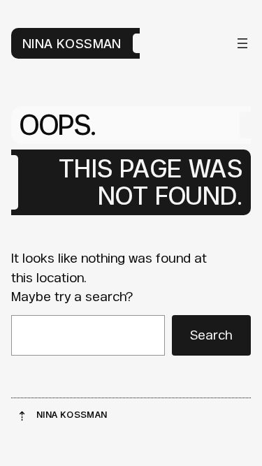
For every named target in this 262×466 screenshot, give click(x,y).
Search (211, 334)
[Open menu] (242, 43)
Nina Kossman (72, 43)
